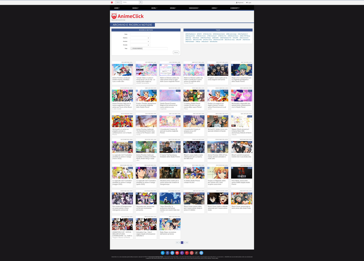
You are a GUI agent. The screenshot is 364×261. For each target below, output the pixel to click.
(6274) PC (199, 34)
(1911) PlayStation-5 (243, 34)
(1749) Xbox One (222, 35)
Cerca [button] (214, 8)
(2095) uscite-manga (231, 34)
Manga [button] (135, 8)
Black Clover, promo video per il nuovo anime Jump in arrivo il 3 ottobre (193, 208)
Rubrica (125, 38)
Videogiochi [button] (193, 8)
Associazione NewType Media (155, 256)
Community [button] (234, 8)
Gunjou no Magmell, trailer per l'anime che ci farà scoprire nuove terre (217, 182)
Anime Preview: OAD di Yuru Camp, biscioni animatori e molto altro (217, 156)
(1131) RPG (235, 37)
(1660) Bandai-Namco (233, 35)
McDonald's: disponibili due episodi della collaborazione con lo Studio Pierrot (241, 105)
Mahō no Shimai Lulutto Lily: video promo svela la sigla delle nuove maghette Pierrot (169, 79)
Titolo (125, 34)
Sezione (125, 41)
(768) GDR (238, 39)
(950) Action (189, 39)
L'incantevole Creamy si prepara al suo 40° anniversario (192, 131)
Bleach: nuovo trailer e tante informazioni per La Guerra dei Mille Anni (193, 156)
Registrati (240, 2)
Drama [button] (172, 8)
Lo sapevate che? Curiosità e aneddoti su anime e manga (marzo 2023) (122, 156)
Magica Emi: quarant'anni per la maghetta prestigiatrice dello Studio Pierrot (241, 79)
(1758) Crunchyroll (212, 35)
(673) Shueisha (213, 41)
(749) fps (198, 41)
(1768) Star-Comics (201, 35)
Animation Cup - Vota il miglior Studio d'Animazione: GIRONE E (146, 234)
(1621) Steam (196, 37)
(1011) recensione (244, 37)
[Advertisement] (206, 17)
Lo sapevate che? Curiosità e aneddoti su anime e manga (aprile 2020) (146, 182)
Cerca (176, 52)
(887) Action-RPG (197, 39)
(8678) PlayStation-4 (191, 34)
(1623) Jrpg (188, 37)
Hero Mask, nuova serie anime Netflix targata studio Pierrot (241, 182)
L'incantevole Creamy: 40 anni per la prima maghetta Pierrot (169, 131)
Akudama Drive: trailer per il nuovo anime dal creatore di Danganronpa (169, 182)
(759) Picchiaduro (190, 41)
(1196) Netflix (215, 37)
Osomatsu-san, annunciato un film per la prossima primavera (145, 208)
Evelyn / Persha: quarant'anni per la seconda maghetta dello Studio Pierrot (146, 105)
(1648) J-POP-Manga (245, 35)
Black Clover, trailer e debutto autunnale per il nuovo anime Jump (218, 208)
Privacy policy (215, 258)
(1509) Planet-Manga (205, 37)
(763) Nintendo (246, 39)
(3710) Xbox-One (207, 34)
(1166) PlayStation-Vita (226, 37)
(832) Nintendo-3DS (218, 39)
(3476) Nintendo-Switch (219, 34)
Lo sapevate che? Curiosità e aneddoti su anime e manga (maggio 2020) (122, 182)
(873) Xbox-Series (207, 39)
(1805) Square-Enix (190, 35)
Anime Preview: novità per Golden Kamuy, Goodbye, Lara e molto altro (121, 79)
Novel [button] (153, 8)
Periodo (125, 45)
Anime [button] (116, 8)
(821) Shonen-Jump (230, 39)
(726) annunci (205, 41)
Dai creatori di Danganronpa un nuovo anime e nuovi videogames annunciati (121, 208)
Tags (126, 48)
